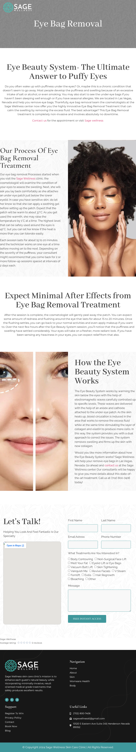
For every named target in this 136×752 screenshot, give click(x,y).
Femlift (75, 575)
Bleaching (77, 579)
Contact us (39, 120)
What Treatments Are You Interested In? (93, 553)
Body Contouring (82, 559)
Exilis (88, 575)
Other (92, 579)
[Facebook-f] (7, 700)
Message (74, 585)
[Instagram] (17, 700)
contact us (111, 465)
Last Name (108, 520)
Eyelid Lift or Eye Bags (106, 563)
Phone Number (111, 536)
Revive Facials (101, 571)
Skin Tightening (107, 567)
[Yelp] (12, 700)
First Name (75, 520)
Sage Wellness (25, 178)
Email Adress (76, 536)
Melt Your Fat (79, 563)
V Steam (120, 571)
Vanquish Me (79, 571)
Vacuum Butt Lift (82, 567)
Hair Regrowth (105, 575)
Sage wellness (94, 120)
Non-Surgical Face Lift (112, 559)
